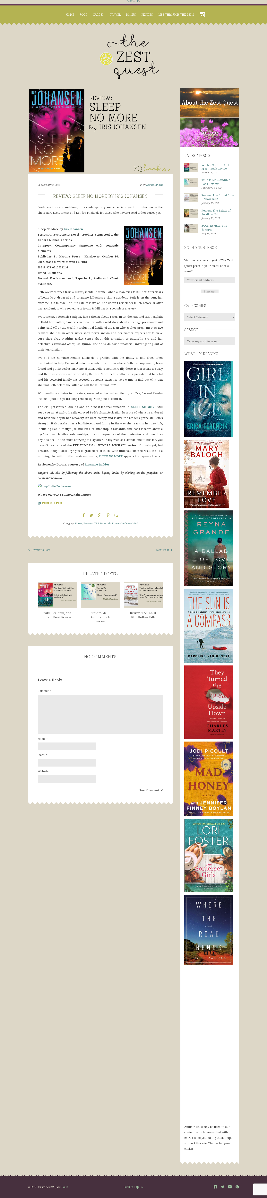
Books (131, 14)
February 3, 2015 (50, 185)
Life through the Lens (176, 14)
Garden (98, 14)
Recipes (147, 14)
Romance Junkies (97, 464)
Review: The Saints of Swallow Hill (216, 212)
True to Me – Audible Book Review (216, 182)
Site (65, 1187)
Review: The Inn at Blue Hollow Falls (218, 197)
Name (43, 739)
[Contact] (209, 147)
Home (70, 14)
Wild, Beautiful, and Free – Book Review (215, 166)
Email (42, 755)
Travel (115, 14)
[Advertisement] (209, 1048)
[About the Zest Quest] (209, 117)
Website (43, 771)
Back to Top (132, 1187)
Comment (44, 691)
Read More (131, 1)
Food (83, 14)
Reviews (88, 523)
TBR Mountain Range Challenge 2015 (116, 523)
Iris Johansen (73, 229)
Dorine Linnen (154, 185)
